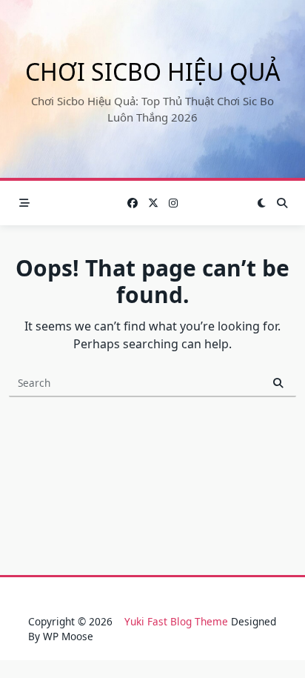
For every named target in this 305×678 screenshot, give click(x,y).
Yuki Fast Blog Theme (176, 621)
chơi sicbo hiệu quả (152, 71)
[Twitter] (153, 203)
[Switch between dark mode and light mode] (261, 203)
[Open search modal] (282, 203)
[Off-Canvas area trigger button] (24, 203)
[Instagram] (173, 203)
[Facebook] (132, 203)
